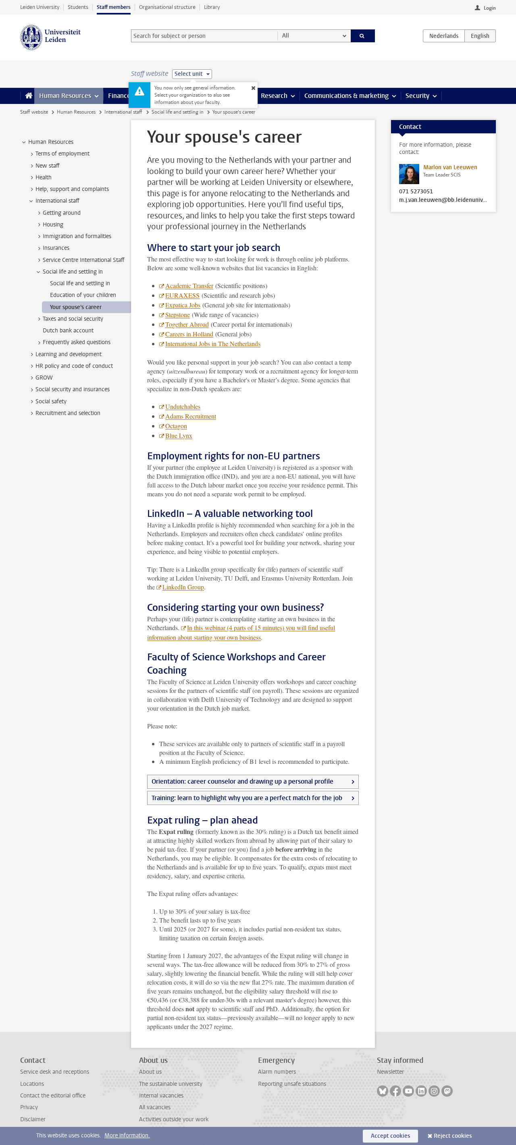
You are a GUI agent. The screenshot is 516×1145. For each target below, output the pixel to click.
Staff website (34, 112)
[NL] (444, 35)
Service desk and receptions (54, 1072)
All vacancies (155, 1107)
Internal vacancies (161, 1095)
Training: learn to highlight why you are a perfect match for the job (247, 798)
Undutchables (182, 406)
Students (78, 7)
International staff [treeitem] (57, 201)
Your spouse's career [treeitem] (76, 307)
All (285, 35)
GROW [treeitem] (44, 378)
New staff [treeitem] (47, 166)
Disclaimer (33, 1119)
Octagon (176, 425)
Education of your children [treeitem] (83, 295)
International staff (123, 112)
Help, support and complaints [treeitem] (72, 189)
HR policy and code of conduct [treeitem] (74, 366)
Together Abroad (187, 324)
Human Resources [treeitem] (50, 142)
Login (490, 8)
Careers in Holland (189, 334)
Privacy (29, 1107)
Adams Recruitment (190, 416)
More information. (127, 1135)
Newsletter (390, 1072)
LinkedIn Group (183, 587)
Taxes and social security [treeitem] (73, 319)
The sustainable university (170, 1084)
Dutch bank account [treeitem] (68, 330)
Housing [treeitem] (53, 224)
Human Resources (65, 95)
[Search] (363, 35)
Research (274, 95)
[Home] (27, 96)
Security (417, 95)
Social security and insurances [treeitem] (72, 389)
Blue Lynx (178, 435)
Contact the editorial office (52, 1095)
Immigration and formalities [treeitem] (77, 236)
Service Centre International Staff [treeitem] (84, 260)
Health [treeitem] (43, 177)
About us (150, 1072)
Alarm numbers (277, 1072)
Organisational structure (167, 7)
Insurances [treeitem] (56, 248)
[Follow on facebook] (395, 1091)
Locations (32, 1084)
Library (212, 7)
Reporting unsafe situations (292, 1084)
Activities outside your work (173, 1119)
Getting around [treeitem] (62, 213)
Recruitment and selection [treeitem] (67, 413)
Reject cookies (453, 1136)
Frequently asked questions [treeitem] (76, 342)
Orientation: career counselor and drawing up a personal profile (242, 781)
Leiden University (39, 7)
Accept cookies (390, 1136)
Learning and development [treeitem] (68, 354)
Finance (119, 95)
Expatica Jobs (182, 305)
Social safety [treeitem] (51, 401)
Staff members (114, 7)
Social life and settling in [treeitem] (73, 272)
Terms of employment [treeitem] (62, 154)
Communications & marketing (346, 95)
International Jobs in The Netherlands (212, 343)
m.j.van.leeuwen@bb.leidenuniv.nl (443, 200)
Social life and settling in (178, 112)
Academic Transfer (189, 285)
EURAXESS (182, 295)
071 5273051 (416, 191)
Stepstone (177, 314)
